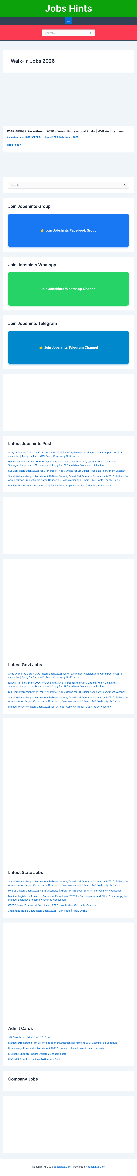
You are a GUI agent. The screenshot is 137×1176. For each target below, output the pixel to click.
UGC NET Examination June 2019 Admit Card (34, 1059)
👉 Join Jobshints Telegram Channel (68, 347)
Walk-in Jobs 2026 (68, 137)
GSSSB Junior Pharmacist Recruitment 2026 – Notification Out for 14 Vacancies (53, 905)
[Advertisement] (68, 100)
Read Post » (14, 145)
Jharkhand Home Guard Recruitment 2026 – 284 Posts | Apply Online (47, 910)
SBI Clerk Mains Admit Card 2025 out (29, 1037)
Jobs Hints (68, 8)
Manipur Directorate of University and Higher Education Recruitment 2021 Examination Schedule (62, 1042)
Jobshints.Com (62, 1166)
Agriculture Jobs (15, 137)
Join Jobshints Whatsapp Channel (68, 289)
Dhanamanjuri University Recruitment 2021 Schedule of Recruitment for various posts (56, 1048)
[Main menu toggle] (68, 20)
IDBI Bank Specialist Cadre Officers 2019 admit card (37, 1053)
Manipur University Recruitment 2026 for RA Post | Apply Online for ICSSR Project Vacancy (59, 485)
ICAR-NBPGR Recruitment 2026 (41, 137)
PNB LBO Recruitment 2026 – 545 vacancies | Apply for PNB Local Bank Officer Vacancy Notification (65, 890)
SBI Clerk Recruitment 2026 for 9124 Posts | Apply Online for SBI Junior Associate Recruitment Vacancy (66, 470)
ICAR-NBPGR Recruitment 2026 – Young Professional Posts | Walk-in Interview (65, 131)
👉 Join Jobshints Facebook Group (68, 230)
